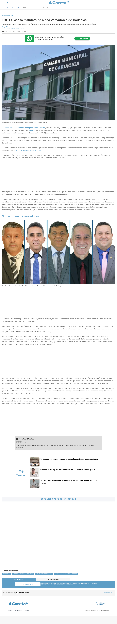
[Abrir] (4, 3)
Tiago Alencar (6, 27)
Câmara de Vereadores (43, 574)
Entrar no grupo (82, 38)
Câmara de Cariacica (62, 574)
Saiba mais (107, 592)
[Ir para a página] (58, 3)
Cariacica (32, 130)
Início (7, 7)
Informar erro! (28, 584)
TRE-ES (74, 574)
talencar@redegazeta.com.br (15, 29)
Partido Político (19, 574)
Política (18, 7)
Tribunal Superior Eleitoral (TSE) (28, 150)
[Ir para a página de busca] (7, 3)
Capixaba (13, 7)
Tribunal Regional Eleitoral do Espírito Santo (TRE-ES (24, 128)
